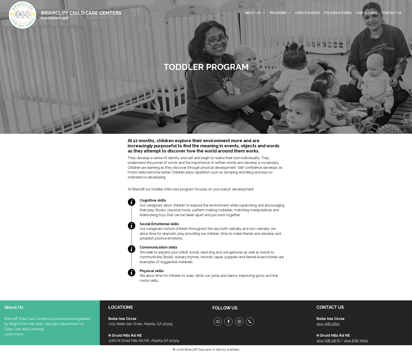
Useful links (366, 13)
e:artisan (233, 349)
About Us (253, 13)
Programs (278, 13)
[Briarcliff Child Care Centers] (22, 15)
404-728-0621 (328, 324)
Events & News (307, 13)
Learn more (14, 334)
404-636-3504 (356, 340)
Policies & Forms (337, 13)
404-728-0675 (328, 340)
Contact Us (391, 13)
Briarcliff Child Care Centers (81, 13)
